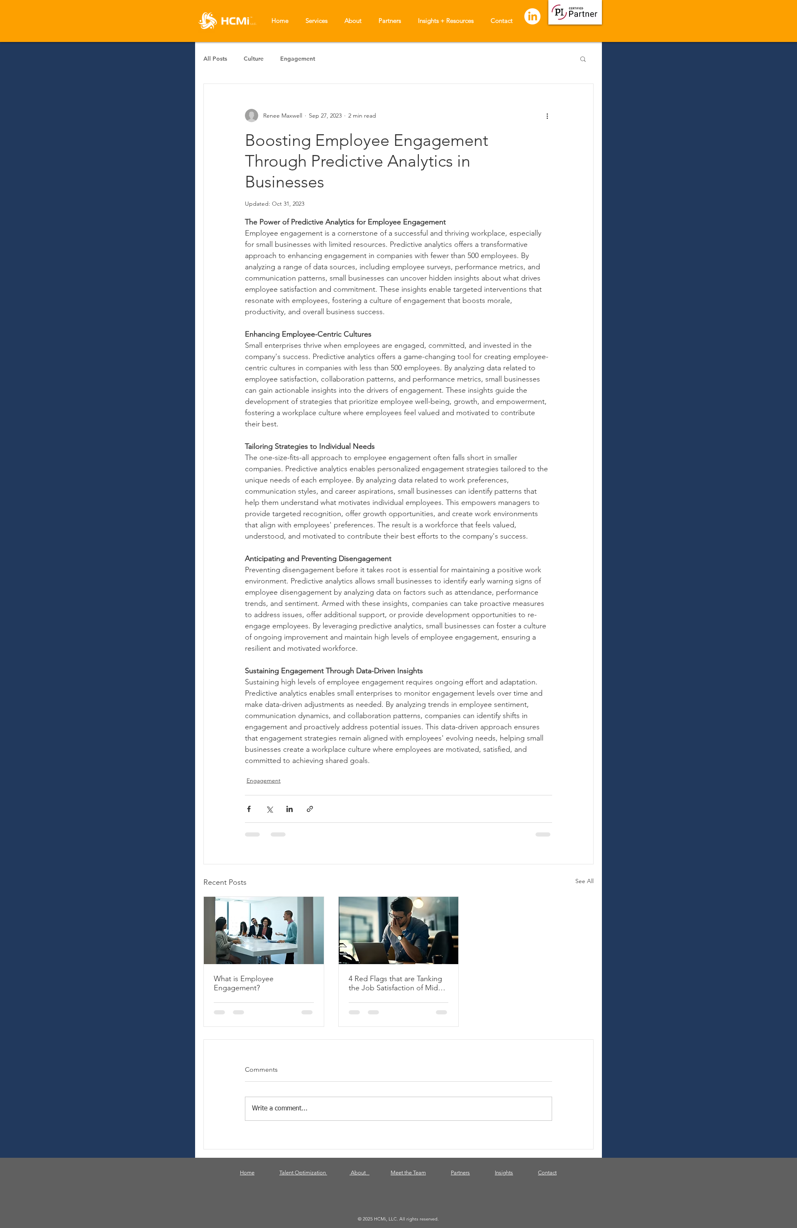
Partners (460, 1179)
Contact (547, 1179)
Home (247, 1179)
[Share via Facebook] (249, 809)
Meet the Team (408, 1179)
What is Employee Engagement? (244, 983)
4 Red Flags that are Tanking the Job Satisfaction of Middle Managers (398, 983)
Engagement (297, 58)
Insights (504, 1179)
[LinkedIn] (532, 16)
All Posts (215, 58)
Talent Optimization (303, 1179)
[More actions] (547, 116)
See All (584, 881)
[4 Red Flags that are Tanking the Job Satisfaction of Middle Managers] (399, 930)
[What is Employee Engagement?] (264, 930)
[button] (583, 58)
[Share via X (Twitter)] (269, 809)
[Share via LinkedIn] (289, 809)
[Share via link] (310, 809)
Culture (254, 58)
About (359, 1179)
